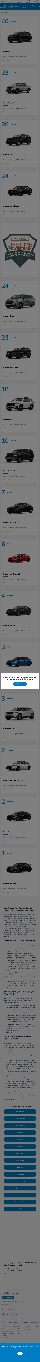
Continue (20, 684)
